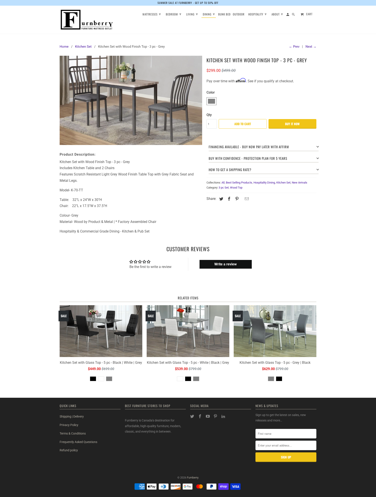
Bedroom (173, 14)
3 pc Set (224, 187)
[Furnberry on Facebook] (200, 416)
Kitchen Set (283, 182)
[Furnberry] (87, 19)
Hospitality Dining (264, 182)
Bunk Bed (224, 14)
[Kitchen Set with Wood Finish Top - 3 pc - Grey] (131, 100)
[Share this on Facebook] (228, 199)
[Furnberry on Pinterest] (215, 416)
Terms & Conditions (73, 433)
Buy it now (292, 123)
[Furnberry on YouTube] (208, 416)
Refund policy (69, 450)
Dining (209, 14)
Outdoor (239, 14)
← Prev (294, 47)
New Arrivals (299, 182)
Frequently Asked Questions (78, 442)
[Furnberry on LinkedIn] (223, 416)
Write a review (225, 264)
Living (192, 14)
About (277, 14)
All (223, 182)
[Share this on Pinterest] (236, 199)
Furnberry (192, 477)
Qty (209, 115)
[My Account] (288, 15)
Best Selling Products (239, 182)
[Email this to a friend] (246, 199)
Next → (311, 47)
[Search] (293, 15)
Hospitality (257, 14)
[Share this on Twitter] (220, 199)
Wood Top (236, 187)
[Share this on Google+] (241, 199)
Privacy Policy (69, 425)
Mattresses (152, 14)
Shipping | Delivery (72, 416)
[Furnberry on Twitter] (192, 416)
